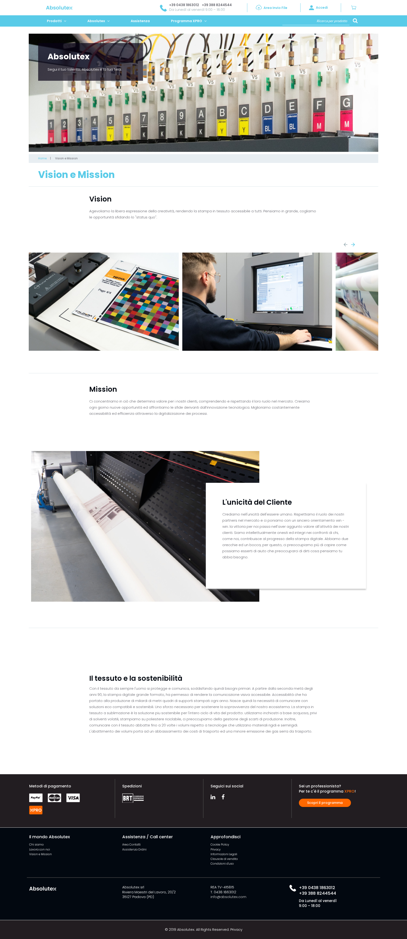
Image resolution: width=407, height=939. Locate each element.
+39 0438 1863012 (184, 5)
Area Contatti (131, 844)
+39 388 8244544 (217, 5)
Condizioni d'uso (222, 864)
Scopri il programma (325, 802)
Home (42, 158)
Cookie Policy (220, 844)
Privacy (216, 849)
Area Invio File (275, 7)
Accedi (322, 7)
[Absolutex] (50, 7)
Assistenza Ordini (134, 849)
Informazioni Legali (224, 854)
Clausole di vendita (224, 859)
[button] (355, 7)
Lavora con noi (39, 849)
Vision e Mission (66, 158)
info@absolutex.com (228, 896)
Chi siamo (36, 844)
